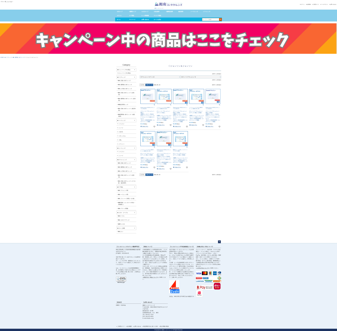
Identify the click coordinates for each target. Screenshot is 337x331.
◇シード (120, 128)
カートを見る (157, 19)
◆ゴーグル (121, 216)
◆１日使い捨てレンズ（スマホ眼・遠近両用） (127, 182)
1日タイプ (120, 11)
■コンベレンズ (121, 148)
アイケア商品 (157, 15)
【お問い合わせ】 (148, 302)
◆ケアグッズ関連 (123, 208)
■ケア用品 (120, 187)
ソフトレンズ (206, 11)
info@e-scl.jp (150, 318)
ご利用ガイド (316, 4)
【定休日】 (119, 302)
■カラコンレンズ (122, 159)
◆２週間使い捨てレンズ (18, 57)
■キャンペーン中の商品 (123, 69)
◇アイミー (121, 144)
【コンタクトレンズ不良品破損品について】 (182, 246)
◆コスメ (120, 231)
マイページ (132, 19)
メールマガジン (324, 4)
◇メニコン (121, 123)
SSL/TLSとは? (121, 282)
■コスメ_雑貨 (121, 228)
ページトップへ (219, 241)
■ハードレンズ (121, 120)
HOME (2, 57)
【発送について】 (148, 246)
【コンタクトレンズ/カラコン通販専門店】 (128, 246)
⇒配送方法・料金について (150, 277)
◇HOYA (120, 132)
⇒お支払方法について (202, 268)
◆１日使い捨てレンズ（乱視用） (126, 93)
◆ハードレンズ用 (123, 194)
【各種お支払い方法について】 (204, 246)
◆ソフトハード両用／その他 (126, 198)
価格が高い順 (157, 84)
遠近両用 (180, 11)
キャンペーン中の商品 (124, 73)
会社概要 (129, 326)
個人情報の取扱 (164, 326)
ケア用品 (131, 15)
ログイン (302, 4)
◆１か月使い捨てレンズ (125, 88)
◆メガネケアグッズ (123, 220)
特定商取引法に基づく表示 (150, 326)
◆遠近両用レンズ (123, 104)
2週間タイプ (132, 11)
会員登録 (309, 4)
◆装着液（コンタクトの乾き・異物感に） (127, 203)
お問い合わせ (333, 4)
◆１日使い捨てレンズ (124, 80)
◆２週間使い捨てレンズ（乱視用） (127, 99)
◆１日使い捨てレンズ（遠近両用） (127, 109)
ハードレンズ (194, 11)
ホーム (119, 19)
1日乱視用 (156, 11)
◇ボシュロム (122, 136)
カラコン (119, 15)
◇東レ (120, 140)
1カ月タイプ (144, 11)
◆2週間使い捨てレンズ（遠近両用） (126, 115)
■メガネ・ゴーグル (122, 212)
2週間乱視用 (169, 11)
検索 (220, 19)
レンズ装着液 (145, 15)
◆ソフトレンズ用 (123, 190)
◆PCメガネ (121, 224)
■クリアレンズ (8, 57)
